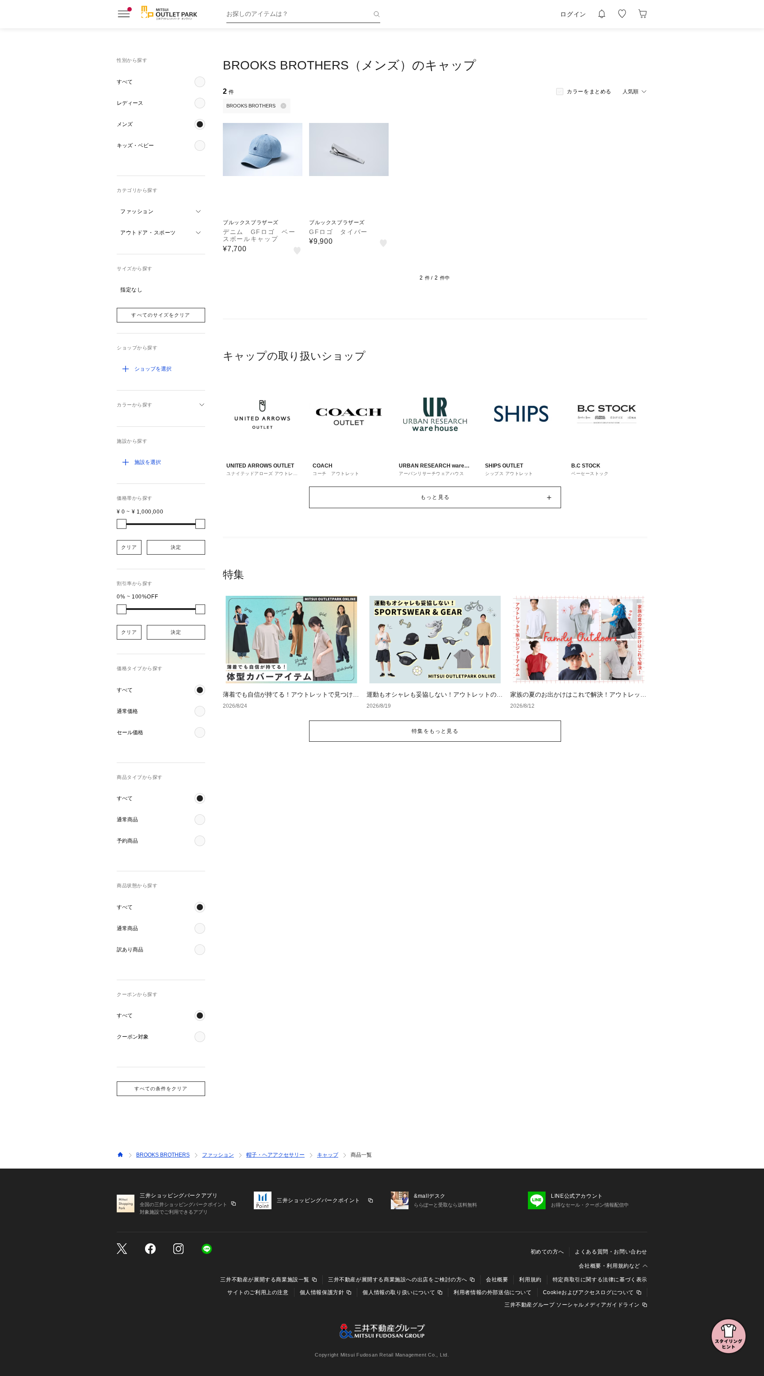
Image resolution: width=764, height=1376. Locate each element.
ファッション (218, 1155)
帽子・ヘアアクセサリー (275, 1155)
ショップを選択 (153, 369)
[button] (161, 81)
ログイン (573, 14)
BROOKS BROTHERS (163, 1155)
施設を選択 (147, 462)
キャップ (327, 1155)
